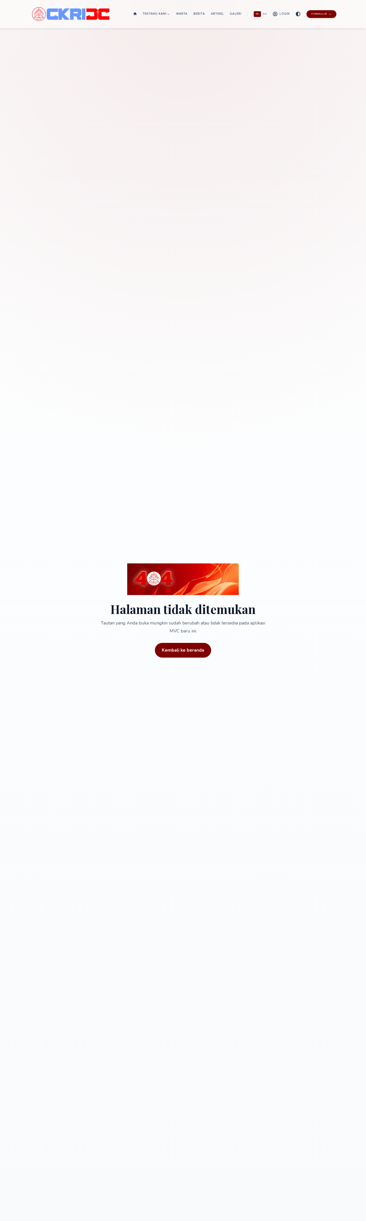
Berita (199, 14)
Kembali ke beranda (183, 650)
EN (265, 14)
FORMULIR (319, 14)
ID (257, 14)
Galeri (236, 14)
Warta (182, 14)
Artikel (217, 14)
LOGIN (285, 14)
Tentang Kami (155, 14)
